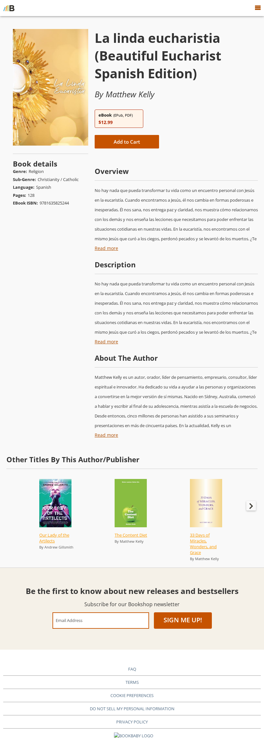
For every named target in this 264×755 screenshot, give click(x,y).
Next (251, 506)
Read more (106, 248)
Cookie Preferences (132, 695)
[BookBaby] (8, 8)
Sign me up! (183, 620)
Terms (132, 682)
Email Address (69, 620)
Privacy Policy (132, 722)
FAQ (132, 669)
